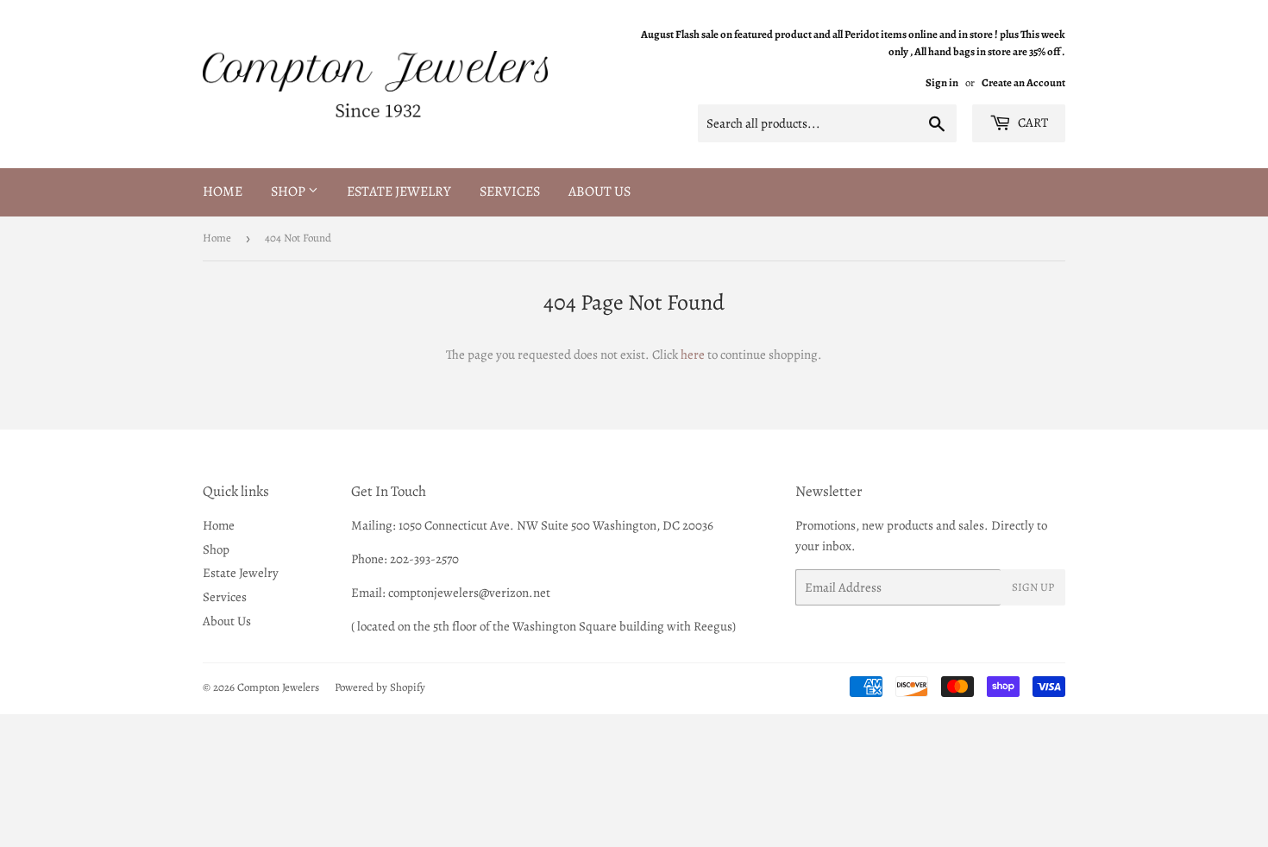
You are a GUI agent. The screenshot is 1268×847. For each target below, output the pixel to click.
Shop (289, 191)
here (693, 354)
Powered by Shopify (380, 687)
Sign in (942, 82)
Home (222, 191)
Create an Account (1023, 82)
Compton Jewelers (278, 687)
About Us (599, 191)
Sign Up (1033, 587)
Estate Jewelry (399, 191)
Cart (1031, 122)
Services (510, 191)
